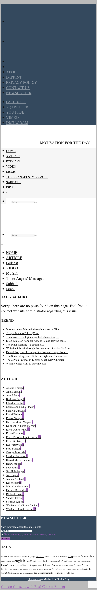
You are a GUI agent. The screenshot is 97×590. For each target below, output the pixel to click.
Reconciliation (24, 569)
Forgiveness (54, 561)
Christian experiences (58, 556)
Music (58, 565)
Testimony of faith (61, 572)
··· (7, 192)
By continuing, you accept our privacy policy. (29, 534)
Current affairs (87, 556)
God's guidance (65, 561)
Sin (11, 573)
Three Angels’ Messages (27, 177)
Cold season (77, 556)
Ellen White (4, 561)
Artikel (47, 556)
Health (75, 561)
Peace (71, 565)
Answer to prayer (28, 556)
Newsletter (18, 92)
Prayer (11, 569)
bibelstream (34, 579)
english (19, 560)
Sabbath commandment (61, 568)
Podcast (13, 161)
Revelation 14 (41, 569)
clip (70, 556)
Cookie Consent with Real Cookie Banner (33, 586)
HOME (11, 151)
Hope (79, 561)
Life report (32, 565)
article (40, 556)
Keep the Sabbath (20, 565)
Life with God (49, 565)
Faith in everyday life (39, 561)
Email (4, 530)
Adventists (17, 556)
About (12, 71)
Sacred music (76, 569)
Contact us (18, 87)
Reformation (33, 569)
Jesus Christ (6, 565)
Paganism (65, 565)
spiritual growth (19, 573)
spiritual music (29, 573)
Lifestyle (40, 565)
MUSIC (11, 171)
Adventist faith (7, 556)
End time (11, 561)
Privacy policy (21, 82)
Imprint (14, 77)
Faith (28, 561)
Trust (72, 573)
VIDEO (11, 166)
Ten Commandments (43, 572)
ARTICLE (13, 156)
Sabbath (13, 182)
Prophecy (16, 569)
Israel (11, 187)
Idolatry (84, 561)
